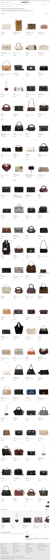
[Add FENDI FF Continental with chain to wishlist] (11, 201)
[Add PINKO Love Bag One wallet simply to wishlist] (36, 443)
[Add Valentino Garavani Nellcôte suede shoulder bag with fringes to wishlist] (23, 17)
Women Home (2, 6)
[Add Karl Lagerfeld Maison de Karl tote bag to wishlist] (23, 201)
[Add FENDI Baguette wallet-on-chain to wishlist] (36, 403)
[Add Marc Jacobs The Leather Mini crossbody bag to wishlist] (48, 159)
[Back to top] (48, 502)
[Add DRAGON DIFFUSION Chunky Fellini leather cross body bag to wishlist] (23, 463)
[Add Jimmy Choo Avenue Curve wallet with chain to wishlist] (11, 261)
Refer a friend (27, 546)
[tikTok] (40, 550)
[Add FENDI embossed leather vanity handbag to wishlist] (23, 443)
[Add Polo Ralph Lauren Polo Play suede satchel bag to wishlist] (23, 322)
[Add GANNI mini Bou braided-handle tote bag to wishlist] (23, 281)
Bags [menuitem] (17, 4)
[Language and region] (43, 2)
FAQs (1, 546)
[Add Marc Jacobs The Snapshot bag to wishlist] (36, 38)
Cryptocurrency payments (4, 551)
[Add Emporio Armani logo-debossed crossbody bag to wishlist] (11, 443)
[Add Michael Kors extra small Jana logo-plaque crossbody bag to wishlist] (48, 139)
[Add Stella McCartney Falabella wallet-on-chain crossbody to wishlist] (11, 322)
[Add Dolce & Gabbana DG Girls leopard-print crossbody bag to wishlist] (36, 17)
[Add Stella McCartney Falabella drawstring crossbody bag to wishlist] (36, 362)
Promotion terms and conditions (5, 552)
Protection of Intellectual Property (19, 556)
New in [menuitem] (7, 4)
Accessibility (12, 556)
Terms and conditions (7, 556)
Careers (14, 547)
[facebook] (42, 550)
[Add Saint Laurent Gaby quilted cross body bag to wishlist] (48, 221)
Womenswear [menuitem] (2, 2)
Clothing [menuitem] (13, 4)
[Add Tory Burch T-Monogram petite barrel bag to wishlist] (48, 403)
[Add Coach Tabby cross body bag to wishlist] (23, 302)
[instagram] (38, 550)
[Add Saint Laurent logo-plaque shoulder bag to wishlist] (11, 180)
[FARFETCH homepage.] (25, 2)
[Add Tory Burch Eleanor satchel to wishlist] (48, 322)
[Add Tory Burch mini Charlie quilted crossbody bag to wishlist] (11, 382)
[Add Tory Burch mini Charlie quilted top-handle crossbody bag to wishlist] (23, 119)
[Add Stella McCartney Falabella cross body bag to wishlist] (48, 119)
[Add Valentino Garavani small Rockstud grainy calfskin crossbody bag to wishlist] (11, 38)
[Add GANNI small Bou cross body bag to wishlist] (36, 221)
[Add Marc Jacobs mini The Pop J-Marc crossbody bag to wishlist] (48, 99)
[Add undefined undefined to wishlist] (10, 511)
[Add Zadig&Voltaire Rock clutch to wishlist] (11, 362)
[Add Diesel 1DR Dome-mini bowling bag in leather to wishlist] (36, 281)
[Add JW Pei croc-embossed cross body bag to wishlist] (23, 79)
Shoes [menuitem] (15, 4)
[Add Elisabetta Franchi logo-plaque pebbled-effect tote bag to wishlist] (23, 362)
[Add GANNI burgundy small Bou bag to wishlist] (48, 180)
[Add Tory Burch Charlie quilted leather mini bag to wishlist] (48, 58)
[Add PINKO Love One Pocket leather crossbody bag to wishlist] (48, 463)
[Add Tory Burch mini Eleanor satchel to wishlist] (11, 484)
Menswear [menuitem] (6, 2)
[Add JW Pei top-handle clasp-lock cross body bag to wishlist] (11, 139)
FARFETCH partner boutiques (17, 546)
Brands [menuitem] (10, 4)
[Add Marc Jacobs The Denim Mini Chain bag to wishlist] (36, 382)
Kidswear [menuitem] (10, 2)
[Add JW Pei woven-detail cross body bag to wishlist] (11, 221)
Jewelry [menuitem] (24, 4)
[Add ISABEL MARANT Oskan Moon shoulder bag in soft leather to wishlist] (48, 342)
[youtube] (44, 550)
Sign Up (27, 536)
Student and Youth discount (28, 551)
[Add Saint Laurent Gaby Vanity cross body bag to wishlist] (23, 139)
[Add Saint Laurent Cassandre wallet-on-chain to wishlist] (11, 17)
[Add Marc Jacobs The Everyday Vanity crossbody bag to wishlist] (36, 322)
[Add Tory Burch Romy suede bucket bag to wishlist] (36, 261)
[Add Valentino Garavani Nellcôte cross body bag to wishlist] (23, 58)
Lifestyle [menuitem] (27, 4)
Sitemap (14, 552)
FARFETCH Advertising (16, 551)
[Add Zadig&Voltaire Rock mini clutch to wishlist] (36, 139)
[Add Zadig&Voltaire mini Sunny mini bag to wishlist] (23, 403)
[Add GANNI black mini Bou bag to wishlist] (36, 119)
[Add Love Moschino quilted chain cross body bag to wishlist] (36, 241)
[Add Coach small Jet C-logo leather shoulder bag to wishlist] (36, 99)
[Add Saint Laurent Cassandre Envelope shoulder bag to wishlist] (48, 423)
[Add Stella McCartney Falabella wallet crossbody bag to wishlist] (48, 79)
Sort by (46, 13)
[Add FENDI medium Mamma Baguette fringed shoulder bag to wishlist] (11, 58)
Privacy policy (2, 556)
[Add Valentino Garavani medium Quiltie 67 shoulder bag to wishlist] (48, 17)
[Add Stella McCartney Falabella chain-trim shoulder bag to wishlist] (48, 443)
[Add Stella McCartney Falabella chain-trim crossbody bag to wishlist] (48, 261)
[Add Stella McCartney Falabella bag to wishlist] (11, 403)
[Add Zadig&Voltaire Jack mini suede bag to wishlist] (48, 281)
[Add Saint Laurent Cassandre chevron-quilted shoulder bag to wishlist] (11, 342)
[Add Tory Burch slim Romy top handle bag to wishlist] (36, 201)
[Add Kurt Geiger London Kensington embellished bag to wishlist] (23, 159)
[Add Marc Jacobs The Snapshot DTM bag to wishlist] (48, 362)
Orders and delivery (3, 547)
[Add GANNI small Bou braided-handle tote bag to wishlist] (23, 38)
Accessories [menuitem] (20, 4)
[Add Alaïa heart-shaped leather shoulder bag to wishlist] (11, 159)
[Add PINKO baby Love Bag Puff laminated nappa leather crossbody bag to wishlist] (23, 261)
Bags (5, 6)
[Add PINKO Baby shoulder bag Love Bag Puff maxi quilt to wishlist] (23, 342)
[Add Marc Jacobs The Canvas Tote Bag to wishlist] (11, 281)
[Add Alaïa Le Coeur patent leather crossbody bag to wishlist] (11, 79)
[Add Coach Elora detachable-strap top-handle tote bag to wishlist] (48, 241)
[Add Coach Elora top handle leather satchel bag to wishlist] (48, 302)
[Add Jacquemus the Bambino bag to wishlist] (36, 342)
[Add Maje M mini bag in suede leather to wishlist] (11, 423)
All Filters (3, 13)
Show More (47, 509)
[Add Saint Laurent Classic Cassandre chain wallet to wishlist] (23, 382)
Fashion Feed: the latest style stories (42, 546)
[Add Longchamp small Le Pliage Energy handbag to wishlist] (48, 484)
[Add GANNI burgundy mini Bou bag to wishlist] (11, 99)
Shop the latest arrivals (26, 0)
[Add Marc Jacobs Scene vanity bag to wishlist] (11, 241)
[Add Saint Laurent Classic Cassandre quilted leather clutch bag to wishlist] (36, 79)
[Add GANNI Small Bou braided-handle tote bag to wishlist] (36, 484)
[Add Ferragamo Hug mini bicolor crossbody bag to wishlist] (36, 423)
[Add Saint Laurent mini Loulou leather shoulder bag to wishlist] (36, 302)
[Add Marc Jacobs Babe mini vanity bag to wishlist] (48, 201)
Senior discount (27, 552)
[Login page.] (45, 2)
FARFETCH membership (28, 547)
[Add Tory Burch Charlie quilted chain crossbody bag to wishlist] (36, 463)
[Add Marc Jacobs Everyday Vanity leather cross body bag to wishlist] (11, 463)
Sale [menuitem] (29, 4)
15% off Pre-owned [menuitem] (3, 4)
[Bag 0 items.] (48, 2)
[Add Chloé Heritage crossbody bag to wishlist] (36, 58)
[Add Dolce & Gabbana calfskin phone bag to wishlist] (23, 99)
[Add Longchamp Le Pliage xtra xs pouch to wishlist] (23, 241)
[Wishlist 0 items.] (47, 2)
